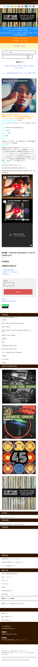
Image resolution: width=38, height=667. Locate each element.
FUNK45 (7, 66)
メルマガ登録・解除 (29, 652)
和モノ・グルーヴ (6, 577)
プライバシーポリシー (19, 652)
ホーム (3, 73)
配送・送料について (15, 650)
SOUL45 (25, 66)
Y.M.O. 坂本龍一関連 (29, 73)
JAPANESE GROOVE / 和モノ (15, 73)
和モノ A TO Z (19, 68)
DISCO (3, 587)
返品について (5, 299)
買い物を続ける (6, 274)
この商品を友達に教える (8, 270)
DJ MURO (19, 66)
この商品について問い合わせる (10, 272)
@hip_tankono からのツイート (8, 517)
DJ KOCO (12, 66)
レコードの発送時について (9, 565)
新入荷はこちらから (20, 46)
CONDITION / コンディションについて (12, 559)
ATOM (6, 654)
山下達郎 (31, 66)
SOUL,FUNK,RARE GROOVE (9, 573)
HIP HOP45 (5, 594)
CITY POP (4, 584)
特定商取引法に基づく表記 (9, 301)
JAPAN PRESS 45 (6, 590)
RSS (3, 654)
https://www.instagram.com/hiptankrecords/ (12, 524)
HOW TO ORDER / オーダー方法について (12, 562)
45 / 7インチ (5, 580)
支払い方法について (6, 650)
